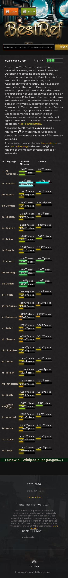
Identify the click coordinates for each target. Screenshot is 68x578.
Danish (10, 283)
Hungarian (12, 383)
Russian (10, 216)
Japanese (11, 317)
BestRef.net (28, 504)
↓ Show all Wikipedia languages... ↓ (34, 460)
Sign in (31, 11)
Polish (9, 294)
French (10, 250)
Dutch (9, 361)
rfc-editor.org (19, 146)
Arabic (9, 328)
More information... (30, 123)
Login (14, 11)
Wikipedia (29, 537)
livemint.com (49, 143)
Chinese (10, 339)
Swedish (10, 183)
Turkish (10, 372)
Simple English (10, 406)
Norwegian (12, 272)
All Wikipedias (12, 172)
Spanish (10, 228)
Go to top (34, 566)
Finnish (10, 261)
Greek (9, 450)
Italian (9, 239)
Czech (9, 395)
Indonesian (12, 417)
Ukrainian (11, 350)
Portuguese (12, 306)
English (10, 194)
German (10, 205)
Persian (10, 428)
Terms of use (34, 497)
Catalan (10, 439)
